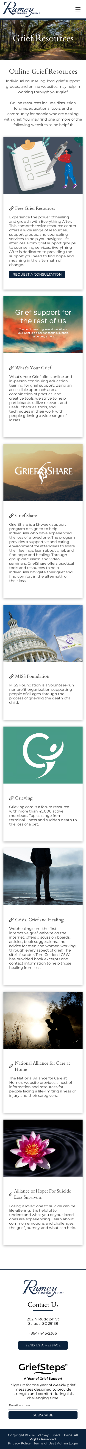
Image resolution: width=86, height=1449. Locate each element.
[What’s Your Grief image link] (43, 324)
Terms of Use (43, 1443)
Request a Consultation (37, 274)
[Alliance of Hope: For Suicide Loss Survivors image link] (43, 1148)
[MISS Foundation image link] (43, 633)
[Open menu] (77, 9)
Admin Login (67, 1443)
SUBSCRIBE (43, 1415)
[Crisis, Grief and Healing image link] (43, 876)
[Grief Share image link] (43, 472)
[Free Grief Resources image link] (43, 165)
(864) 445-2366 (43, 1333)
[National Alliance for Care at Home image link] (43, 1020)
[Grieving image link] (43, 755)
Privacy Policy (19, 1443)
